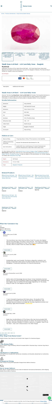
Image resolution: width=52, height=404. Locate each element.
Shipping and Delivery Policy (19, 384)
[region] (26, 34)
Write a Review (3, 334)
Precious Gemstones (10, 13)
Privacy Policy (43, 401)
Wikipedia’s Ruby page (15, 155)
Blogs (15, 391)
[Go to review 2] (4, 333)
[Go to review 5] (13, 333)
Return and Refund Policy (18, 387)
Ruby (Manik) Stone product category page (26, 151)
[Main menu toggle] (1, 6)
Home (2, 13)
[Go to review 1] (1, 333)
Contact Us (4, 382)
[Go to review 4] (10, 333)
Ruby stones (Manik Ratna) (23, 13)
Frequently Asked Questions (18, 380)
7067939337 (31, 390)
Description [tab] (6, 86)
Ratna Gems (27, 6)
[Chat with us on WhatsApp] (49, 398)
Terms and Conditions (6, 388)
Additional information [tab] (18, 86)
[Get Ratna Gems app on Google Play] (45, 394)
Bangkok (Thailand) (17, 164)
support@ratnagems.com (34, 387)
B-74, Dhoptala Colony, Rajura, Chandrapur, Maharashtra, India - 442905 (34, 381)
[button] (51, 6)
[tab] (8, 56)
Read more (7, 250)
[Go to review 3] (7, 333)
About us (3, 379)
